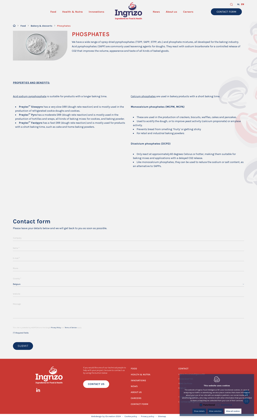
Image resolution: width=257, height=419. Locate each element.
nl (238, 4)
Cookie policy (130, 416)
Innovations (138, 380)
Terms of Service (71, 328)
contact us (96, 384)
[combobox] (128, 284)
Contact (183, 368)
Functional (209, 404)
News (134, 386)
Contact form (139, 404)
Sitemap (162, 416)
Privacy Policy (56, 328)
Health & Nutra (140, 374)
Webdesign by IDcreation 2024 (106, 416)
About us (136, 392)
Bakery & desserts (41, 25)
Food (23, 25)
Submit (23, 346)
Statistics (226, 404)
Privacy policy (147, 416)
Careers (136, 398)
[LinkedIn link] (39, 390)
